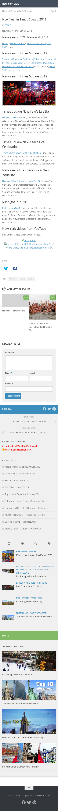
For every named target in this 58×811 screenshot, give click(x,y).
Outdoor (31, 279)
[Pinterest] (54, 409)
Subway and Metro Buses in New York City (24, 501)
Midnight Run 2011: (11, 208)
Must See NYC (22, 570)
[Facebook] (44, 409)
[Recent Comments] (35, 544)
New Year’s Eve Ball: (11, 117)
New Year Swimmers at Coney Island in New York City (40, 327)
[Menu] (54, 3)
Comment (10, 352)
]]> (48, 247)
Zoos (40, 598)
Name (8, 373)
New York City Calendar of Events (17, 66)
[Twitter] (49, 409)
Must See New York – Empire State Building (25, 515)
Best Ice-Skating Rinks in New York (21, 521)
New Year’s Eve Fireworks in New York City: (22, 181)
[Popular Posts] (22, 544)
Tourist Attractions (38, 613)
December (13, 279)
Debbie (8, 25)
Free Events (8, 11)
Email (33, 373)
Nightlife (31, 583)
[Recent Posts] (9, 544)
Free (18, 598)
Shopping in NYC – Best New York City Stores (26, 508)
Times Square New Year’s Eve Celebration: (21, 153)
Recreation (35, 570)
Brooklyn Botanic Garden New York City (23, 528)
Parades (32, 552)
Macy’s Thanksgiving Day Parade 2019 (22, 466)
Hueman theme (43, 795)
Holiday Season (23, 567)
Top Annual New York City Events (17, 59)
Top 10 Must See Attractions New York (23, 494)
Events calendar (17, 43)
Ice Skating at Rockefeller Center (20, 473)
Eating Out (21, 583)
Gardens (25, 598)
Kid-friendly (37, 567)
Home (5, 43)
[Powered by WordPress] (19, 795)
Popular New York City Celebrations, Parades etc (32, 63)
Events (22, 279)
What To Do (46, 570)
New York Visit (10, 3)
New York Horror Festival (13, 310)
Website (9, 383)
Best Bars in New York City (17, 480)
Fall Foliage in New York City (17, 487)
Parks (33, 598)
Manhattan (49, 567)
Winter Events (22, 573)
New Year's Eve (24, 11)
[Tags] (49, 544)
